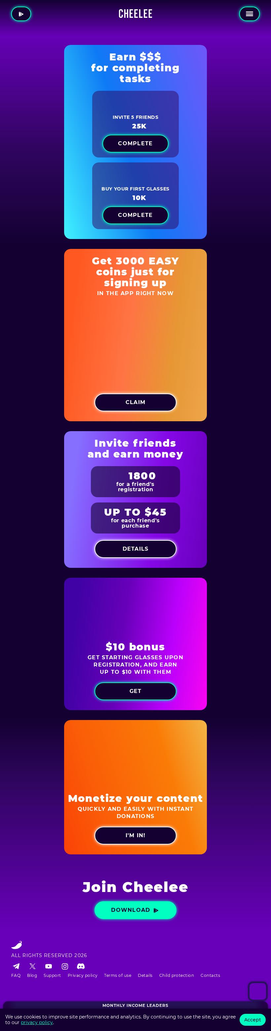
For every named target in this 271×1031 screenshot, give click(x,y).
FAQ (15, 975)
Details (145, 975)
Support (52, 975)
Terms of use (117, 975)
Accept (252, 1020)
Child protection (176, 975)
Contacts (210, 975)
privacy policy (37, 1022)
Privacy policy (83, 975)
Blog (32, 975)
